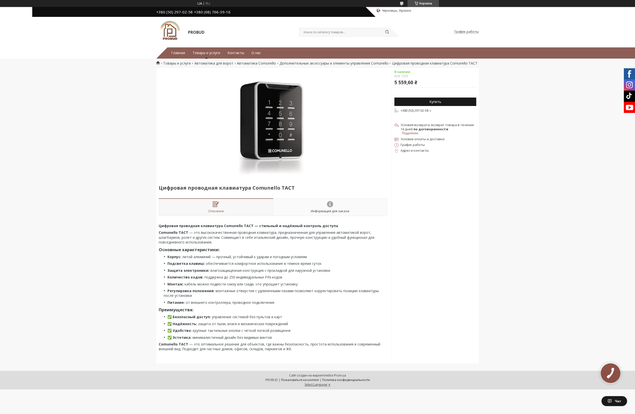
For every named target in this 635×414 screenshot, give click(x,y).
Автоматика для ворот (213, 63)
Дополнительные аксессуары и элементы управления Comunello (334, 63)
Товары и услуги (206, 53)
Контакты (235, 53)
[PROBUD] (170, 31)
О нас (256, 53)
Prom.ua (340, 375)
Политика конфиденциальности (346, 380)
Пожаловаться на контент (300, 380)
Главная (178, 53)
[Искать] (387, 32)
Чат (618, 401)
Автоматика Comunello (256, 63)
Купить (435, 101)
